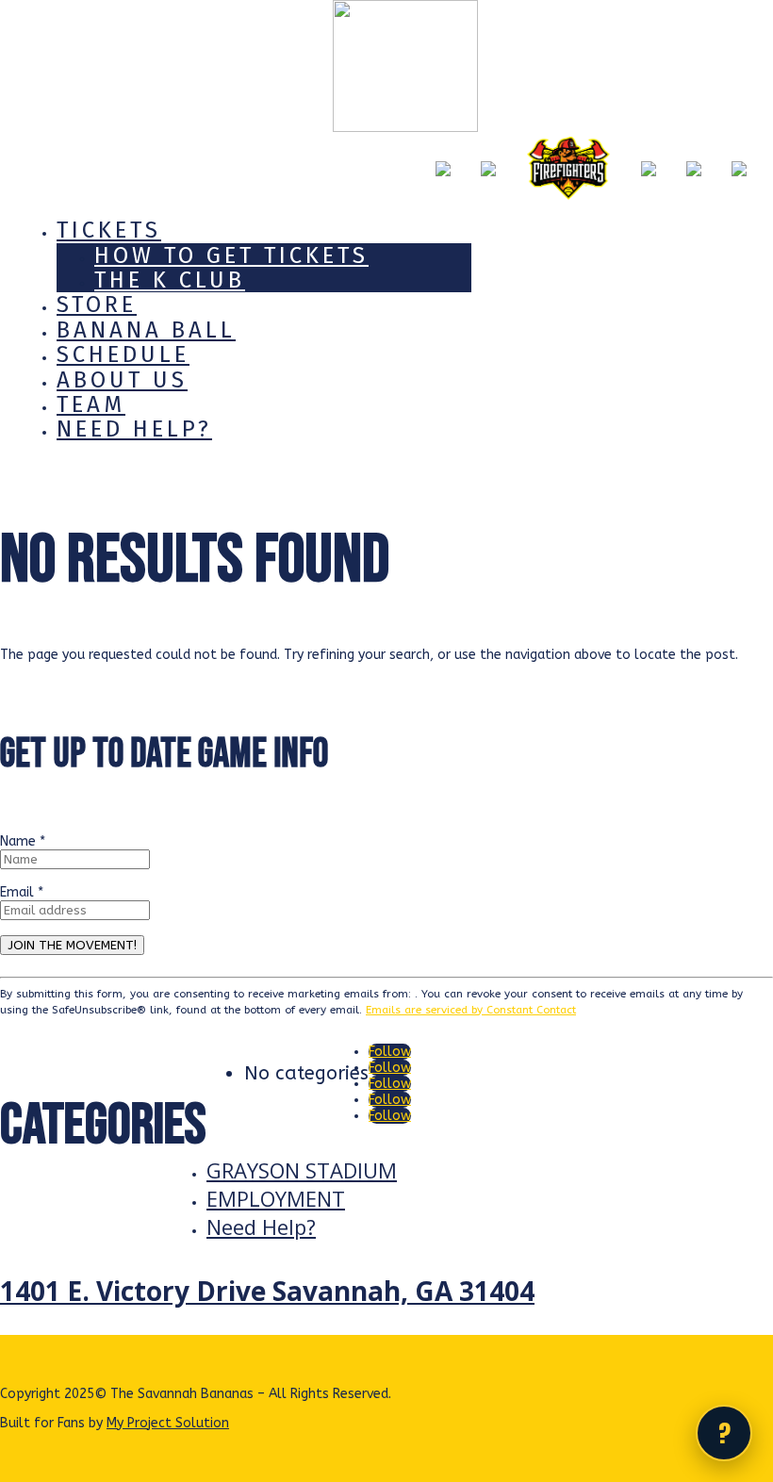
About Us (122, 380)
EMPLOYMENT (275, 1198)
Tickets (109, 230)
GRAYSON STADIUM (301, 1170)
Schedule (123, 354)
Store (97, 304)
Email (21, 892)
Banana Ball (146, 330)
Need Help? (134, 429)
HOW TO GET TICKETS (231, 255)
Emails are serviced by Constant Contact (471, 1009)
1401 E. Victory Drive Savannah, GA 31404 (267, 1291)
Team (91, 404)
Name (22, 841)
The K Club (169, 280)
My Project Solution (168, 1423)
